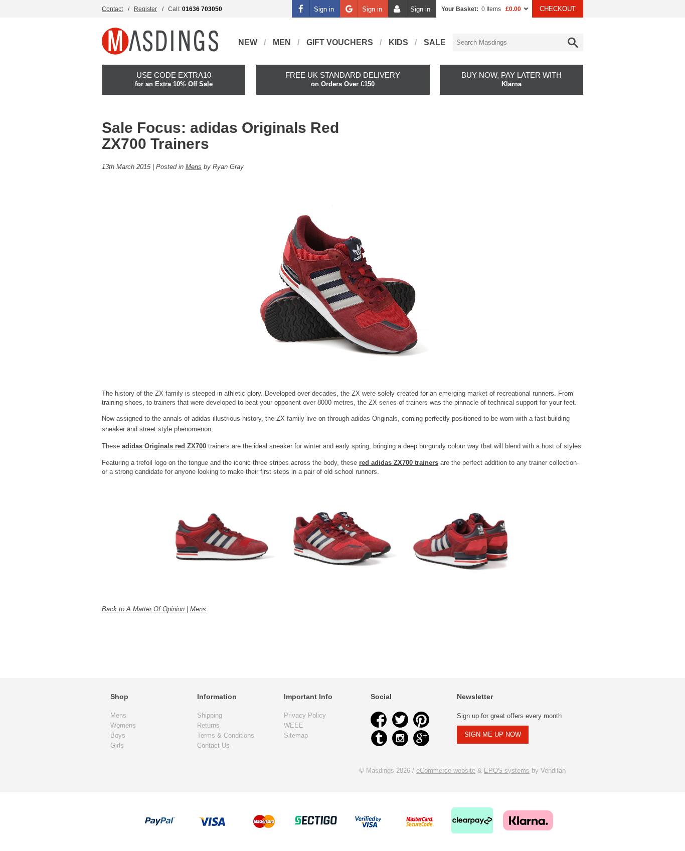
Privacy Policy (305, 715)
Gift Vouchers (339, 42)
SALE (435, 42)
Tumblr (379, 738)
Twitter (400, 720)
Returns (208, 725)
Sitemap (296, 735)
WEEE (293, 725)
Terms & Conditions (225, 735)
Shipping (209, 715)
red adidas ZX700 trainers (398, 462)
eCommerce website (445, 770)
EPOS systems (507, 770)
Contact (112, 9)
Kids (398, 42)
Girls (117, 745)
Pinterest (421, 720)
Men (282, 42)
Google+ (421, 738)
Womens (123, 725)
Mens (194, 167)
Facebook (379, 720)
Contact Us (213, 745)
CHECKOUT (558, 9)
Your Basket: (459, 9)
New (247, 42)
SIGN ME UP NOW (492, 734)
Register (145, 9)
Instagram (400, 738)
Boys (117, 735)
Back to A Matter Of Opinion (143, 609)
